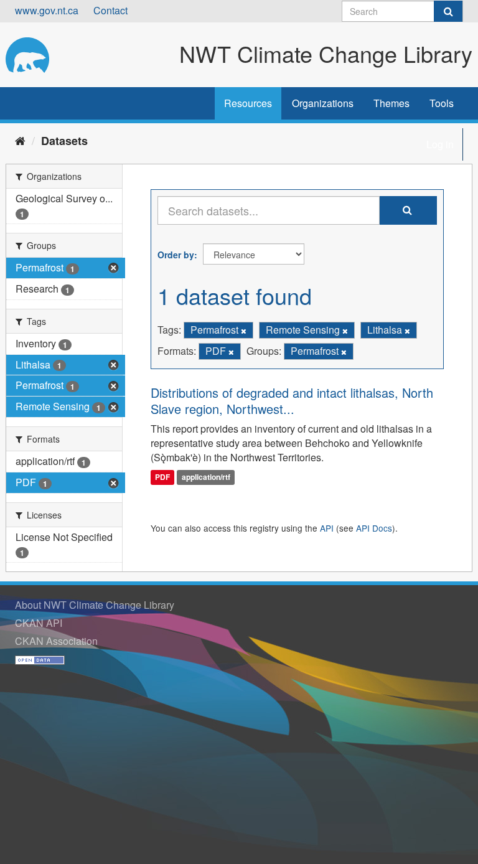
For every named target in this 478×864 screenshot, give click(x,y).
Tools (441, 103)
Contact (110, 10)
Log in (440, 144)
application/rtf (206, 476)
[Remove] (243, 331)
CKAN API (38, 623)
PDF (162, 476)
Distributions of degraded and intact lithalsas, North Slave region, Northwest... (292, 400)
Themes (391, 103)
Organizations (323, 103)
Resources (248, 103)
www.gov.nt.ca (46, 10)
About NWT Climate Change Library (94, 605)
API (327, 528)
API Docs (374, 528)
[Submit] (448, 11)
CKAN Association (56, 641)
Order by (175, 254)
